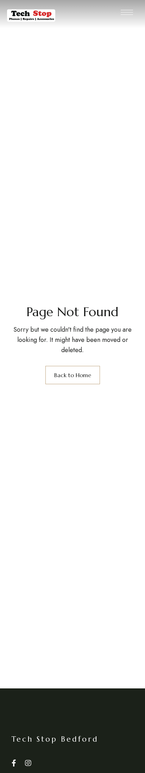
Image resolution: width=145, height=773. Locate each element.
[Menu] (127, 12)
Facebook (14, 763)
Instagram (28, 763)
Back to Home (72, 375)
